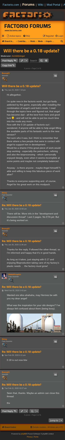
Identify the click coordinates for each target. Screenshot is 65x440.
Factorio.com (11, 4)
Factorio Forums (27, 26)
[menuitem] (14, 36)
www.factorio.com (13, 30)
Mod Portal (53, 4)
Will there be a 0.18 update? (31, 50)
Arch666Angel (18, 56)
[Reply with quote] (55, 76)
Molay (4, 193)
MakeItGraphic (14, 274)
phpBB (23, 434)
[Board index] (28, 15)
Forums (28, 4)
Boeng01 (6, 73)
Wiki (40, 4)
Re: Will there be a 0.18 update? (21, 205)
